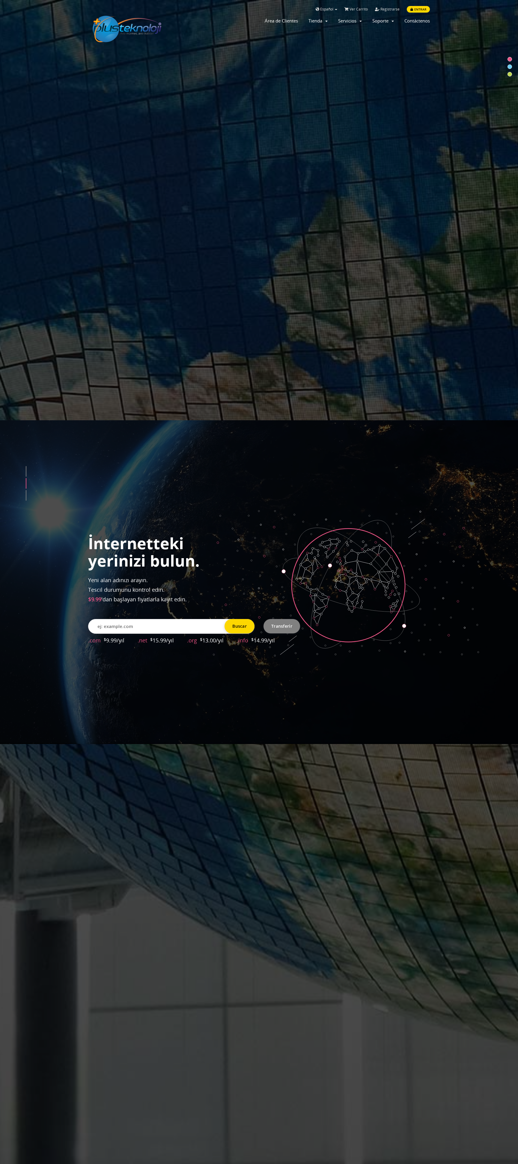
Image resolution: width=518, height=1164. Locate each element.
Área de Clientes (281, 21)
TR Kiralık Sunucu (114, 624)
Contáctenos (417, 21)
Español (326, 9)
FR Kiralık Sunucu (173, 624)
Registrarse (390, 9)
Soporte (381, 21)
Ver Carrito (358, 9)
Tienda (316, 21)
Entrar (419, 9)
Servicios (348, 21)
